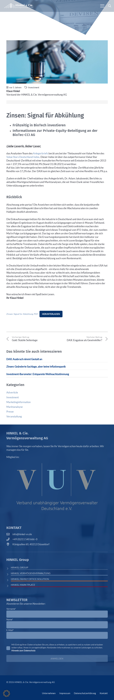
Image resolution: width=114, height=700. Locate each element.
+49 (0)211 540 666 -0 (24, 539)
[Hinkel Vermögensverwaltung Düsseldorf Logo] (19, 6)
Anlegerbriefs (40, 153)
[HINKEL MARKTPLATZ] (8, 586)
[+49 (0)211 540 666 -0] (9, 539)
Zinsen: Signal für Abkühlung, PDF (22, 314)
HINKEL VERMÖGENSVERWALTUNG (30, 573)
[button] (102, 6)
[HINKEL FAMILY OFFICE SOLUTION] (8, 580)
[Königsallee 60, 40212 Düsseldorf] (9, 544)
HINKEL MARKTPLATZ (23, 584)
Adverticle (12, 392)
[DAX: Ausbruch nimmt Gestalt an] (57, 359)
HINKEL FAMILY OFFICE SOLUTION (30, 579)
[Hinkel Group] (8, 568)
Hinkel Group (19, 567)
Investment (33, 87)
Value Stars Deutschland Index (22, 156)
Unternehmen (49, 693)
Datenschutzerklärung (85, 693)
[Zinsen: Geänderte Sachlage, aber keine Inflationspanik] (57, 367)
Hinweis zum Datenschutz (23, 650)
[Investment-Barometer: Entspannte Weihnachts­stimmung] (57, 374)
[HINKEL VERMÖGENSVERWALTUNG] (8, 574)
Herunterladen (51, 314)
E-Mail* (10, 630)
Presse (10, 411)
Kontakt (104, 693)
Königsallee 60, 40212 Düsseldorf (30, 544)
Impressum (64, 693)
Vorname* (11, 608)
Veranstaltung (14, 416)
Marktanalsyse (14, 406)
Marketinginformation (18, 402)
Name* (9, 619)
